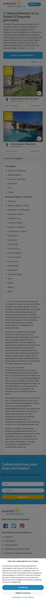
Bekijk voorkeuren (23, 593)
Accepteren (23, 587)
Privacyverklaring (28, 597)
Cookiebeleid (16, 597)
